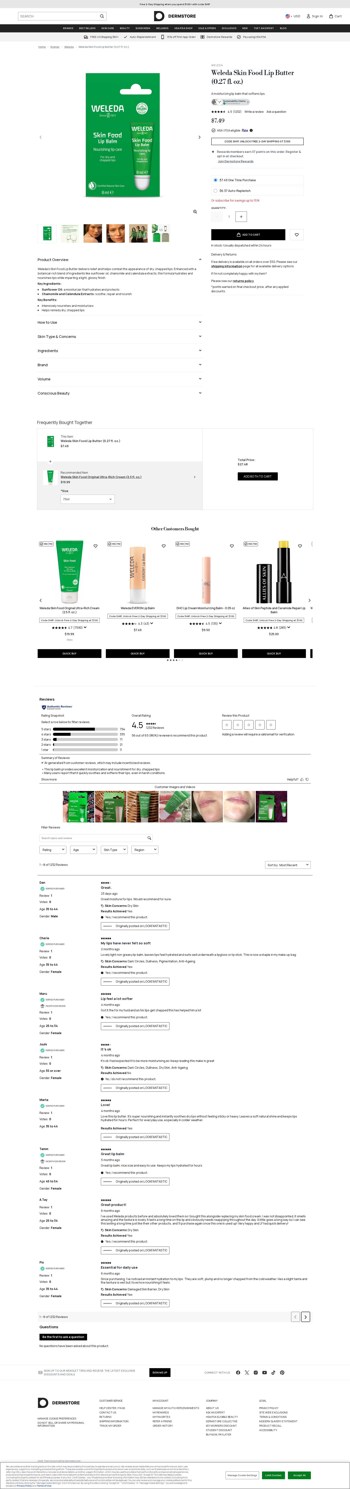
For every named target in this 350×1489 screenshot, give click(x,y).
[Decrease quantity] (217, 217)
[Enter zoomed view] (195, 211)
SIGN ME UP (159, 1372)
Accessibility (268, 1430)
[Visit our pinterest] (282, 1372)
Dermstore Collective (222, 1421)
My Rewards (161, 1412)
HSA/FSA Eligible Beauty (222, 1417)
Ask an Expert (215, 1412)
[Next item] (310, 600)
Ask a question (276, 112)
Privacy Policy (269, 1408)
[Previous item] (41, 600)
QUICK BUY (69, 653)
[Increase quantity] (241, 217)
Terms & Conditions (273, 1417)
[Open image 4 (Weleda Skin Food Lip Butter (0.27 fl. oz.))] (115, 233)
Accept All (299, 1475)
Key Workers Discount (221, 1425)
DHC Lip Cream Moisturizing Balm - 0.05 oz (206, 608)
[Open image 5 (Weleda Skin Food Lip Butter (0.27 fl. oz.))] (138, 233)
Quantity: (219, 208)
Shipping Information (114, 1421)
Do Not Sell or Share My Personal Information (61, 1424)
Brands (55, 47)
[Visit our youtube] (264, 1372)
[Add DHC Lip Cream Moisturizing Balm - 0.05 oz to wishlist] (231, 546)
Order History (163, 1425)
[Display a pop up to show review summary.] (85, 627)
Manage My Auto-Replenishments (176, 1408)
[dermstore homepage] (175, 16)
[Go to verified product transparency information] (230, 102)
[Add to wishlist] (297, 234)
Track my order (110, 1425)
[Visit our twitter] (247, 1372)
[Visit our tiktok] (273, 1372)
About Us (212, 1408)
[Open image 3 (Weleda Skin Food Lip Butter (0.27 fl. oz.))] (93, 233)
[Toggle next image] (199, 137)
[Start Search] (102, 16)
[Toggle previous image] (41, 137)
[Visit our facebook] (238, 1372)
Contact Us (107, 1412)
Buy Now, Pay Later (218, 1434)
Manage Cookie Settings (242, 1475)
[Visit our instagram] (255, 1372)
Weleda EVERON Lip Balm (138, 608)
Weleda (69, 47)
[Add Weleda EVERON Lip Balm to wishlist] (163, 546)
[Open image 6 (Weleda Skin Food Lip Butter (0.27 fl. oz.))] (161, 233)
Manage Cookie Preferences (57, 1418)
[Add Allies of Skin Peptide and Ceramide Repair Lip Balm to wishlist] (300, 546)
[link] (314, 16)
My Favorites (161, 1417)
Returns (105, 1417)
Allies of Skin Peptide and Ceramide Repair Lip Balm (274, 610)
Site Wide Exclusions (273, 1412)
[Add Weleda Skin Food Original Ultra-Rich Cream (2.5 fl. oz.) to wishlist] (95, 546)
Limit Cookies (273, 1475)
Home (42, 47)
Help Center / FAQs (112, 1408)
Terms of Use (44, 1485)
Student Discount (219, 1430)
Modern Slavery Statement (278, 1421)
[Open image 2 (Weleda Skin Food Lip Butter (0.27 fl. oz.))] (70, 233)
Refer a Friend (162, 1421)
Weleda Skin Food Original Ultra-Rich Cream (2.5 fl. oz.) (69, 610)
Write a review (254, 112)
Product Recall (270, 1425)
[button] (257, 102)
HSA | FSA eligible (228, 130)
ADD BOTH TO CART (258, 476)
